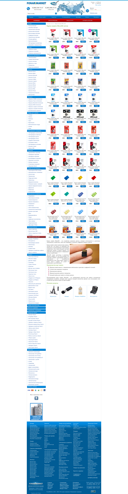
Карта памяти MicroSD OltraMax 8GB (66, 71)
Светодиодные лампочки (35, 134)
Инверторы (31, 189)
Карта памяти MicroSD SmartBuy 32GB (53, 55)
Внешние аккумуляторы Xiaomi (36, 324)
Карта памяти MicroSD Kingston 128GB (94, 167)
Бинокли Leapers (33, 81)
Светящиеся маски (33, 291)
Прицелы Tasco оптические (35, 100)
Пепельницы (32, 244)
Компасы (31, 118)
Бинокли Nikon (32, 83)
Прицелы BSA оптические (35, 104)
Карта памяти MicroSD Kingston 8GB (94, 151)
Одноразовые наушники (34, 152)
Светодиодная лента (34, 138)
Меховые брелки (33, 297)
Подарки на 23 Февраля (34, 277)
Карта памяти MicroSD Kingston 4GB (80, 151)
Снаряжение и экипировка (34, 310)
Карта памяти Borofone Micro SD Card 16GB (80, 183)
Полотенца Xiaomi (33, 333)
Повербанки (31, 203)
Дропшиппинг (64, 484)
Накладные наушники (34, 156)
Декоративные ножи (33, 285)
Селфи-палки (32, 248)
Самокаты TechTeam (34, 295)
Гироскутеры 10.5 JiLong (34, 355)
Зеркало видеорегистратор (35, 185)
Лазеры (30, 47)
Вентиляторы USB (33, 231)
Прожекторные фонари (34, 29)
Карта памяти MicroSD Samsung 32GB (94, 103)
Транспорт (30, 349)
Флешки (30, 235)
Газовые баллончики (34, 59)
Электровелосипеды (33, 378)
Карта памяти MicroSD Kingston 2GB (66, 151)
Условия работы (64, 487)
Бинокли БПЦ (32, 88)
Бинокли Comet (32, 77)
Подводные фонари (33, 35)
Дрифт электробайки (34, 367)
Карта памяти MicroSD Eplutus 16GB (94, 119)
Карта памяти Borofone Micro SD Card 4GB (53, 183)
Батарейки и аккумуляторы (35, 44)
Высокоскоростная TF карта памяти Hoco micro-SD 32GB (66, 218)
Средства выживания (34, 67)
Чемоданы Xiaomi (33, 345)
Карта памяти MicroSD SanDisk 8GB (66, 135)
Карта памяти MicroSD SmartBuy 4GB (66, 38)
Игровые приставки (33, 211)
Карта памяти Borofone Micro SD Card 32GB (94, 183)
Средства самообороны (34, 55)
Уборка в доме (32, 337)
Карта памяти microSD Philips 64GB (66, 234)
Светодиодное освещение (34, 130)
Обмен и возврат (64, 485)
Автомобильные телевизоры (35, 172)
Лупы (30, 120)
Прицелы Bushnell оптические (36, 102)
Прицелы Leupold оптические (36, 108)
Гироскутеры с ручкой (34, 359)
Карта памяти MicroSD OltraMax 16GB (80, 71)
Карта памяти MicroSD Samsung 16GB (80, 103)
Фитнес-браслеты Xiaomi (35, 343)
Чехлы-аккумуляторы (34, 207)
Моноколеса (32, 373)
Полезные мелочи (32, 227)
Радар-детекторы (33, 178)
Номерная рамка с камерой (35, 183)
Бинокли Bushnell (33, 75)
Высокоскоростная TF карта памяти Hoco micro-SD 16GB (53, 218)
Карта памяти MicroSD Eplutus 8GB (66, 119)
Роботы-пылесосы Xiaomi (35, 335)
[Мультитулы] (53, 290)
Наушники (30, 150)
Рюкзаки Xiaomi (32, 314)
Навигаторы (31, 180)
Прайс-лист (51, 484)
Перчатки (31, 281)
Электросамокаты (33, 374)
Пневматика (31, 65)
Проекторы (31, 205)
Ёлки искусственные (33, 256)
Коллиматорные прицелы (35, 110)
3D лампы (31, 289)
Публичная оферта (78, 487)
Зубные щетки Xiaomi (34, 328)
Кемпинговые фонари (34, 31)
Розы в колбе (32, 299)
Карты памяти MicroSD (34, 237)
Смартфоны (31, 196)
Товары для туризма (33, 112)
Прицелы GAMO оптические (35, 99)
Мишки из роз (32, 301)
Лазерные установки (33, 51)
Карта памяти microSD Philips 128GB (80, 234)
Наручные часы (32, 274)
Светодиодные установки (35, 144)
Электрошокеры (32, 57)
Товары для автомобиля (34, 168)
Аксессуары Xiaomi (33, 347)
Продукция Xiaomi (32, 312)
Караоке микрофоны (34, 201)
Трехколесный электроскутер (36, 382)
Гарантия (50, 485)
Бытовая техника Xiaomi (34, 320)
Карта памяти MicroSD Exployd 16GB (80, 87)
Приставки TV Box (33, 224)
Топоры (30, 114)
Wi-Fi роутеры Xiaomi (34, 318)
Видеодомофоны (33, 215)
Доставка (50, 487)
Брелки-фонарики (33, 41)
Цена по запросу (33, 252)
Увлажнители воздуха (34, 303)
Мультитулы (31, 122)
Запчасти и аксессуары (34, 351)
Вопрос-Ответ (63, 488)
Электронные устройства (34, 194)
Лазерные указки (33, 49)
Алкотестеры (32, 174)
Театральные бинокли (34, 92)
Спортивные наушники (34, 164)
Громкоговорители (33, 199)
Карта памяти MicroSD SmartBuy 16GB (94, 38)
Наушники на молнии (34, 160)
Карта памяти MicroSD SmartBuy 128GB (80, 55)
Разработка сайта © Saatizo (36, 493)
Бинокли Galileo (32, 79)
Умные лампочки (33, 229)
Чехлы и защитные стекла (35, 233)
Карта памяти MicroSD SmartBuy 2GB (53, 38)
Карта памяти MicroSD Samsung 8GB (66, 103)
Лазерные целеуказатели (35, 53)
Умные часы (31, 276)
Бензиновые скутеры (34, 384)
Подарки (30, 254)
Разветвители (32, 191)
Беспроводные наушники (35, 158)
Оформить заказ (93, 13)
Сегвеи (30, 361)
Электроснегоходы (33, 371)
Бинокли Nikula (32, 85)
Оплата (49, 488)
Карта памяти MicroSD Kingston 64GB (80, 167)
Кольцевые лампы (33, 142)
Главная (50, 482)
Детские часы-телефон (34, 268)
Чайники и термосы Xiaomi (35, 322)
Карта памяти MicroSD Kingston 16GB (53, 167)
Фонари (30, 23)
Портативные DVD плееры (35, 170)
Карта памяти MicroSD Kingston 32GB (66, 167)
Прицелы (30, 97)
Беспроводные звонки (34, 242)
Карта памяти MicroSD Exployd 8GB (66, 87)
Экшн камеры (32, 221)
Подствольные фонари (34, 37)
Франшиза (75, 485)
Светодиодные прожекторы (35, 43)
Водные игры (32, 287)
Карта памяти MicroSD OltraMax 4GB (53, 71)
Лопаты (30, 116)
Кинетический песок (33, 293)
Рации (30, 217)
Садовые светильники (34, 140)
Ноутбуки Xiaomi (32, 330)
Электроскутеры (32, 380)
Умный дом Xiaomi (33, 339)
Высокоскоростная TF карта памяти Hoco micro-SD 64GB (80, 218)
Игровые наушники (33, 162)
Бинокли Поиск (32, 90)
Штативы (31, 246)
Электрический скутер (34, 369)
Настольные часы (33, 270)
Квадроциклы (32, 376)
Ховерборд (31, 363)
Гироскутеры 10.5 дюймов (35, 353)
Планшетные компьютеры (35, 209)
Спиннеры (31, 262)
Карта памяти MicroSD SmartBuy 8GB (80, 38)
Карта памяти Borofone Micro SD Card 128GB (66, 200)
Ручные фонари (32, 25)
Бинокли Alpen (32, 73)
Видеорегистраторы (33, 182)
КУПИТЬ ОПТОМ (32, 386)
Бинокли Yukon (32, 86)
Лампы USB (31, 148)
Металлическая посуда (34, 124)
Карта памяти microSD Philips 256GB (93, 234)
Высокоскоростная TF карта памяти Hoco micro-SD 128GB (93, 218)
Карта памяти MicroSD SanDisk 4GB (53, 135)
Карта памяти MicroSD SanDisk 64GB (53, 151)
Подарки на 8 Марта (33, 279)
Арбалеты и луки (33, 63)
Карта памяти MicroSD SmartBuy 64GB (66, 55)
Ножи (30, 128)
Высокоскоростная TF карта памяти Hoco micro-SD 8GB (93, 200)
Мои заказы (98, 5)
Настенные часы (33, 272)
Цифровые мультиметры (35, 219)
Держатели (31, 187)
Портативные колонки (34, 197)
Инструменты (32, 240)
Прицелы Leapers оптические (36, 106)
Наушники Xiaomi (33, 166)
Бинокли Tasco (32, 71)
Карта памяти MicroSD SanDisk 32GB (94, 135)
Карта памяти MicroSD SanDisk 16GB (80, 135)
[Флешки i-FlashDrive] (80, 290)
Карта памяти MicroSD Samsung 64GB (53, 119)
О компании (63, 482)
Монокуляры (32, 94)
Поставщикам (76, 484)
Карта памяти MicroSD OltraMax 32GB (94, 71)
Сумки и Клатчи (32, 264)
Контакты (75, 488)
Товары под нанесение (33, 305)
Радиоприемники (33, 223)
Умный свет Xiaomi (33, 341)
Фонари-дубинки (33, 39)
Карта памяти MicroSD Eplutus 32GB (80, 119)
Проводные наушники (34, 154)
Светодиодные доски (34, 136)
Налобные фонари (33, 27)
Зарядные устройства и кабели (36, 250)
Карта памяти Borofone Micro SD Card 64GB (53, 200)
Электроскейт (32, 365)
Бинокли (30, 69)
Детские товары (32, 260)
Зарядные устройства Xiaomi (36, 326)
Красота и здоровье (33, 307)
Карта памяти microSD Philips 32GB (53, 234)
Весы (30, 213)
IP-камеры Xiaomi (33, 316)
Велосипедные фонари (34, 33)
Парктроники (32, 176)
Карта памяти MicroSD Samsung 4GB (53, 103)
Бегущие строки (32, 146)
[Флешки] (66, 290)
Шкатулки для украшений (35, 283)
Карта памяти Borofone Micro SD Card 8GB (66, 183)
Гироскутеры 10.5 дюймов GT (36, 357)
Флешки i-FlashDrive (33, 238)
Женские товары (33, 258)
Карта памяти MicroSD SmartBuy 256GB (94, 55)
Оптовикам (76, 482)
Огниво (30, 126)
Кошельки (31, 266)
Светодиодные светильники (35, 132)
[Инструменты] (93, 290)
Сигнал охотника (33, 61)
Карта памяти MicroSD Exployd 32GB (94, 87)
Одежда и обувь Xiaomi (34, 332)
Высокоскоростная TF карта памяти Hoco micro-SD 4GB (80, 200)
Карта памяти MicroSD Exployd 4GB (53, 87)
